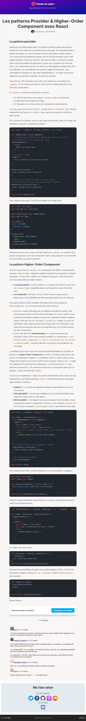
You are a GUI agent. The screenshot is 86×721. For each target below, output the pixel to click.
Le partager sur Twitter (62, 610)
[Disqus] (43, 652)
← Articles (43, 620)
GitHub (82, 718)
